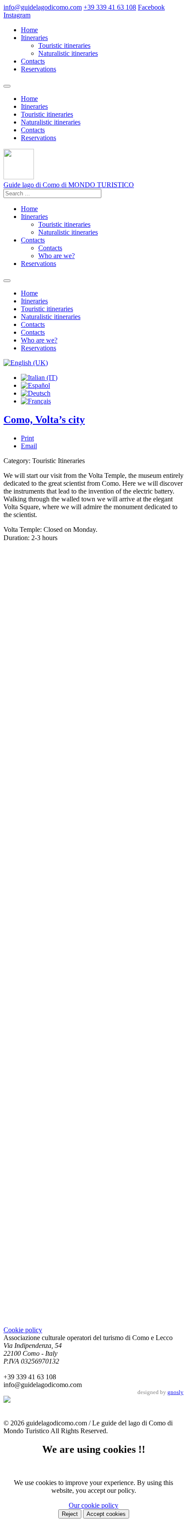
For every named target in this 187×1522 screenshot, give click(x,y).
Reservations (38, 69)
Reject (70, 1514)
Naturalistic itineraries (68, 53)
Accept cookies (106, 1514)
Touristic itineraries (64, 45)
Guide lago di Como (68, 184)
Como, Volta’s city (44, 419)
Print (27, 438)
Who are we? (56, 255)
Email (29, 446)
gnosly (175, 1392)
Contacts (33, 61)
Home (29, 30)
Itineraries (34, 37)
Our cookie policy (93, 1505)
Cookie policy (22, 1330)
